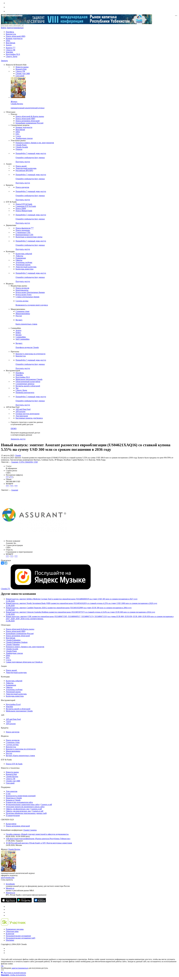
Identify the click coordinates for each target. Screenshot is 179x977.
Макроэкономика (23, 314)
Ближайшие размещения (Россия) (29, 123)
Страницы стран (22, 311)
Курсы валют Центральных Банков (30, 292)
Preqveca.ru (10, 893)
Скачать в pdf (46, 804)
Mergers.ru (10, 888)
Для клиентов (11, 791)
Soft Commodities (22, 339)
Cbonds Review (12, 776)
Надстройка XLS (13, 54)
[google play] (24, 902)
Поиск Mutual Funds (24, 211)
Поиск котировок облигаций (28, 121)
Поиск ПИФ (21, 208)
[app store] (8, 902)
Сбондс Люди (11, 56)
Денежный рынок (23, 265)
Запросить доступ (18, 439)
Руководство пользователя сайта (19, 802)
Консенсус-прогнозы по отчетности (30, 354)
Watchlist (9, 52)
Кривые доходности (14, 38)
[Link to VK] (7, 912)
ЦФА (8, 41)
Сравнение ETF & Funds (26, 206)
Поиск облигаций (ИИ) (15, 36)
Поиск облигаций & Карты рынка (30, 116)
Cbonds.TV (5, 589)
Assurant (14, 490)
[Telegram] (5, 563)
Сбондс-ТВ (10, 50)
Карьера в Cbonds (13, 800)
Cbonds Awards (22, 147)
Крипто (10, 48)
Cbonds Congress (30, 830)
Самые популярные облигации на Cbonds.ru (24, 662)
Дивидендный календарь (26, 168)
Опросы (19, 149)
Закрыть (4, 61)
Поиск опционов (23, 230)
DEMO (14, 428)
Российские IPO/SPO (24, 170)
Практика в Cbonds (14, 798)
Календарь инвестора (24, 269)
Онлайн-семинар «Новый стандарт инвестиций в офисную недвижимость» (37, 834)
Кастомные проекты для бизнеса (29, 418)
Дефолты (19, 256)
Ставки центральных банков (27, 297)
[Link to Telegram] (7, 907)
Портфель (10, 32)
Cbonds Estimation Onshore (17, 642)
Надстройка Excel (13, 704)
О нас (8, 793)
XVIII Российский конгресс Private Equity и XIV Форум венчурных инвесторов (39, 843)
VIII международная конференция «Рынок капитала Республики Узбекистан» (38, 839)
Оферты (19, 260)
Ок (2, 966)
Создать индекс (12, 745)
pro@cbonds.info (7, 878)
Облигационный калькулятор (28, 381)
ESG (17, 134)
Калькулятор (11, 824)
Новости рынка (22, 67)
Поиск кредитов (22, 187)
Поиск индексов (22, 288)
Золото (9, 45)
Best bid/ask (10, 43)
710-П (8, 721)
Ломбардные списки (24, 138)
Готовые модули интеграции (27, 414)
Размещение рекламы (15, 929)
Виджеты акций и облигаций (28, 386)
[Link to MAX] (7, 915)
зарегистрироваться (19, 968)
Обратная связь (12, 931)
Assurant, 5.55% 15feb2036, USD (24, 462)
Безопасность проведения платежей (21, 796)
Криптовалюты (22, 290)
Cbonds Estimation (13, 640)
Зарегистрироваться (15, 28)
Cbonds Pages (21, 145)
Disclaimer (10, 940)
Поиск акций (21, 166)
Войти (3, 28)
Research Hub (21, 69)
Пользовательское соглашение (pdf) (20, 938)
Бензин (19, 335)
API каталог (21, 411)
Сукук (18, 136)
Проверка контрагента (25, 392)
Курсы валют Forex (24, 295)
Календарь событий (24, 254)
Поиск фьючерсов (25, 228)
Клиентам (10, 934)
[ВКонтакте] (2, 563)
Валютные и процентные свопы (29, 237)
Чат (17, 388)
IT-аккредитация (13, 815)
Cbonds (18, 455)
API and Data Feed (23, 409)
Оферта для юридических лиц (18, 811)
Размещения (21, 258)
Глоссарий (20, 76)
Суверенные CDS (23, 232)
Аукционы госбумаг (24, 262)
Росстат (19, 316)
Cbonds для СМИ (23, 73)
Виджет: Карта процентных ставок (20, 755)
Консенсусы (11, 34)
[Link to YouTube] (7, 909)
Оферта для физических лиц (17, 809)
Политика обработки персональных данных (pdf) (26, 813)
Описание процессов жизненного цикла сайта (25, 807)
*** (7, 477)
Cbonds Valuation (13, 644)
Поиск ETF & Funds (24, 204)
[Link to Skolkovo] (13, 925)
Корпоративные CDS (24, 235)
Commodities (21, 337)
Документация (22, 416)
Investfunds (10, 884)
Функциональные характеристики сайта (22, 804)
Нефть (18, 333)
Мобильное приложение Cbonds (29, 379)
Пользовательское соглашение (18, 936)
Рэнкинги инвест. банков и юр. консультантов (35, 143)
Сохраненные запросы (25, 384)
